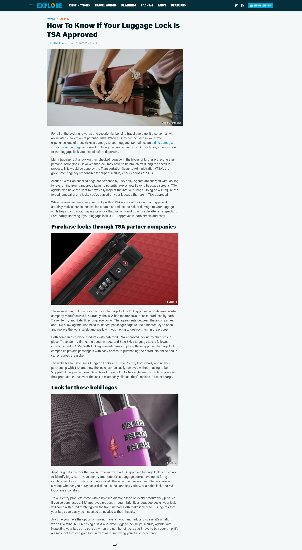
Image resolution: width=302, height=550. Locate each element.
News (162, 5)
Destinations (79, 5)
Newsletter (262, 5)
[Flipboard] (236, 5)
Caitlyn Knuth (58, 43)
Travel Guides (106, 5)
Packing (147, 5)
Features (178, 5)
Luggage (64, 19)
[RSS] (242, 5)
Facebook (172, 302)
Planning (128, 5)
